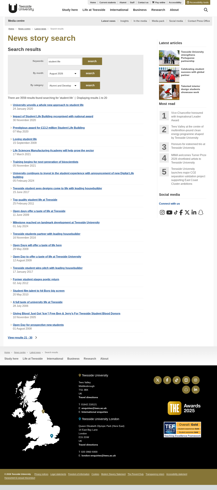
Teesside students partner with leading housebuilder (46, 233)
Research (90, 358)
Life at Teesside (33, 358)
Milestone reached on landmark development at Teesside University (56, 222)
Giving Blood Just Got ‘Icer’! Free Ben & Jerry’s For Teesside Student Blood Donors (66, 313)
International (55, 358)
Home (93, 2)
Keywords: (38, 61)
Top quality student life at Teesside (35, 199)
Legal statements (58, 474)
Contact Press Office (199, 21)
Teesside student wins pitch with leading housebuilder (48, 268)
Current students (108, 2)
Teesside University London (100, 419)
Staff (132, 2)
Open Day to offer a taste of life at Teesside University (47, 256)
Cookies (95, 474)
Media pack (158, 21)
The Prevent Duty (136, 474)
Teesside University (21, 8)
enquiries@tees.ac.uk (94, 408)
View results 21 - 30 (20, 337)
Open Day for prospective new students (38, 324)
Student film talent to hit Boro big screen (39, 290)
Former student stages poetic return (36, 279)
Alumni (123, 2)
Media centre (16, 20)
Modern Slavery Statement (113, 474)
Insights (124, 21)
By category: (37, 85)
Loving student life (25, 139)
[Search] (206, 10)
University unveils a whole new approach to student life (48, 105)
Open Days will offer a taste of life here (37, 245)
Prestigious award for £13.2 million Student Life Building (49, 127)
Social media (176, 21)
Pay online (160, 2)
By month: (38, 73)
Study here (11, 358)
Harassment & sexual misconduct (19, 478)
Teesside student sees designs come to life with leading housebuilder (57, 188)
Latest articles (170, 43)
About (104, 358)
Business (73, 358)
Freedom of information (79, 474)
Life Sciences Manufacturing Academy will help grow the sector (53, 150)
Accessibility (175, 2)
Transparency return (155, 474)
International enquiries (95, 412)
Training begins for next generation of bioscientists (45, 161)
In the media (140, 21)
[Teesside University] (43, 411)
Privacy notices (41, 474)
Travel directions (88, 397)
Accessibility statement (176, 474)
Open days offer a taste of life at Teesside (39, 211)
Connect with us (169, 203)
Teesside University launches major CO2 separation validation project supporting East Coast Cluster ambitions (188, 176)
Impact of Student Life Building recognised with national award (53, 116)
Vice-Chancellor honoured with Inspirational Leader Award (187, 116)
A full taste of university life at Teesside (38, 302)
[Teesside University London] (51, 436)
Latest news (108, 21)
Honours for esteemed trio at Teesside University (188, 146)
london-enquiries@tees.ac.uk (99, 455)
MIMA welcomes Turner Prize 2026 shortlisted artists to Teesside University (188, 159)
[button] (197, 2)
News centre (24, 29)
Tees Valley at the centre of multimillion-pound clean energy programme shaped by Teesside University (187, 132)
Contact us (143, 2)
